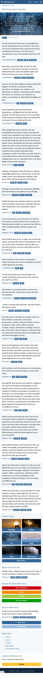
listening (24, 577)
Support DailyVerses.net (12, 656)
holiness (20, 60)
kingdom (30, 103)
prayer (20, 182)
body (26, 60)
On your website (21, 600)
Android (21, 596)
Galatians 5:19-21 (8, 339)
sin (18, 103)
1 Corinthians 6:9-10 (9, 103)
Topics (30, 2)
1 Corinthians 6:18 (8, 268)
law (15, 253)
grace (25, 182)
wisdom (16, 617)
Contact (23, 671)
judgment (28, 195)
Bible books (9, 646)
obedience (21, 253)
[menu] (41, 3)
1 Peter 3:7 (5, 182)
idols (15, 165)
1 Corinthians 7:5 (7, 77)
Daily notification (21, 588)
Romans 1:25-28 (7, 165)
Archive (8, 643)
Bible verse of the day (11, 568)
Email (21, 592)
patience (22, 617)
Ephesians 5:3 (6, 377)
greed (18, 376)
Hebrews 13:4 (6, 195)
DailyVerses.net (6, 5)
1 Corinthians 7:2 (7, 298)
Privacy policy (30, 671)
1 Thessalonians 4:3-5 (9, 60)
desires (21, 165)
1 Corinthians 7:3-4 (8, 123)
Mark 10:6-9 (6, 361)
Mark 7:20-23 (6, 484)
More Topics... (21, 561)
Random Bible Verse (10, 608)
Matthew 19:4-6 (7, 438)
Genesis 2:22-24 (7, 510)
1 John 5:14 (6, 577)
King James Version (13, 37)
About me (11, 671)
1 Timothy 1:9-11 (7, 410)
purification (19, 484)
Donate (21, 664)
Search (8, 640)
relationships (31, 298)
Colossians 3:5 (6, 212)
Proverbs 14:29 (7, 617)
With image (22, 626)
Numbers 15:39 (7, 253)
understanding (31, 617)
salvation (23, 103)
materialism (26, 212)
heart (29, 233)
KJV (4, 37)
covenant (26, 310)
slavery (25, 410)
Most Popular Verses (12, 649)
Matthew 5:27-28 (8, 233)
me (6, 659)
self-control (33, 60)
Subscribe (35, 2)
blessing (14, 458)
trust (12, 577)
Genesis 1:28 (6, 458)
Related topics (8, 516)
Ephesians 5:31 (7, 283)
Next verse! (21, 622)
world (26, 458)
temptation (28, 484)
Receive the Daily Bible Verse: (14, 584)
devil (23, 77)
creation (24, 438)
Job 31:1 (5, 310)
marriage (17, 77)
